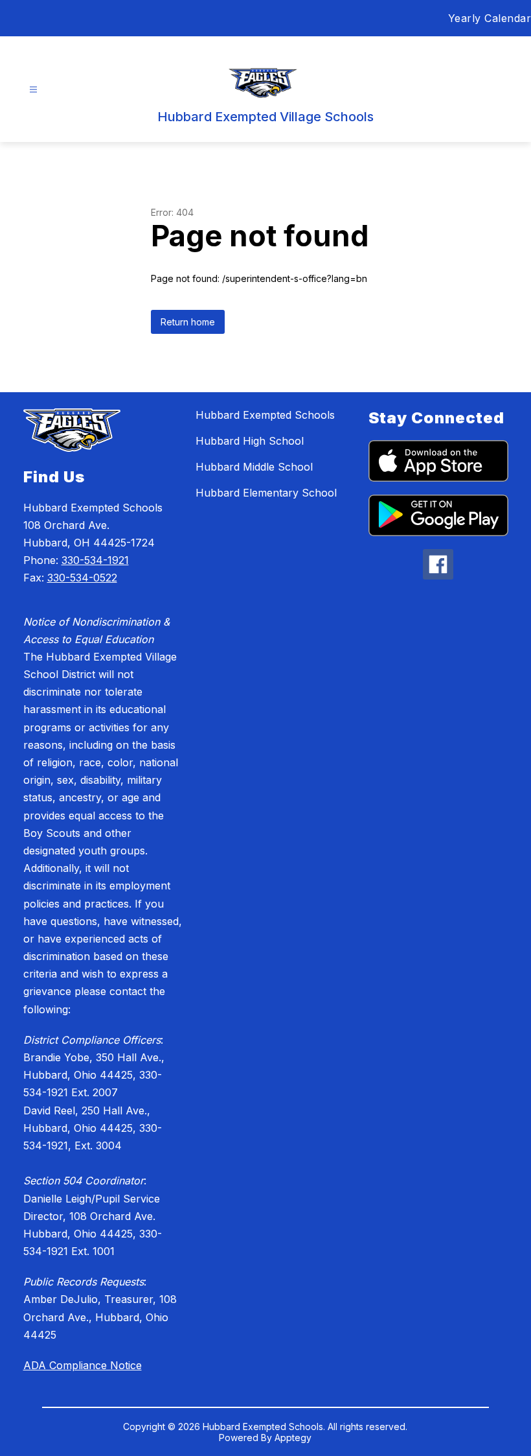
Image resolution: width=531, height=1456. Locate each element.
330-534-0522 (82, 577)
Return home (188, 321)
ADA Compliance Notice (82, 1365)
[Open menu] (33, 89)
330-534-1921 (95, 560)
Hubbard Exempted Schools (265, 414)
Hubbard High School (250, 440)
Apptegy (293, 1437)
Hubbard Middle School (254, 466)
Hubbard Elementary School (266, 492)
